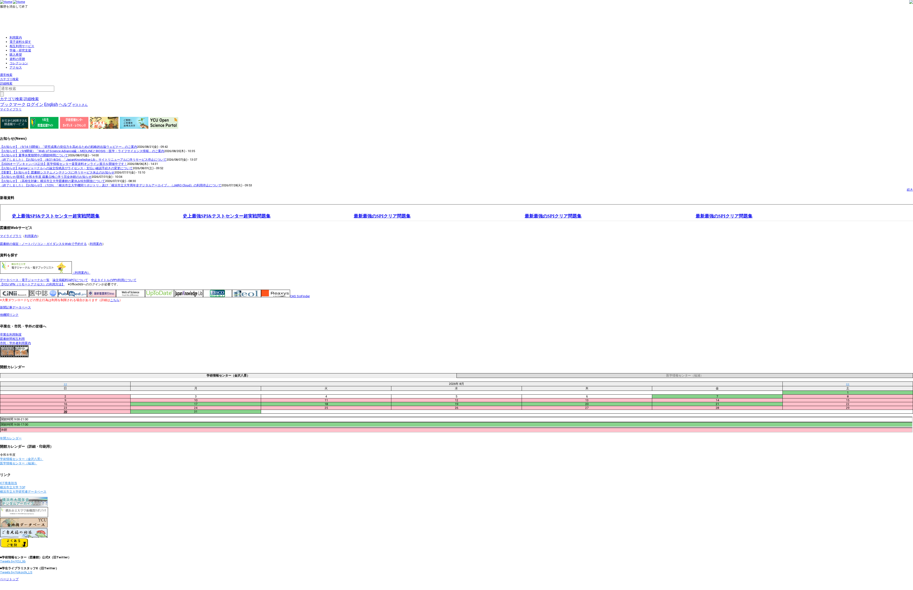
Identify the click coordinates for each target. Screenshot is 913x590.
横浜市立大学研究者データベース (23, 491)
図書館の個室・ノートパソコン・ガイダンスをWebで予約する (43, 244)
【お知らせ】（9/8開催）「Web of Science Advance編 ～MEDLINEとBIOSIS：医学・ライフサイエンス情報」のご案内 (82, 151)
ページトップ (9, 579)
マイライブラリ (11, 236)
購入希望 (16, 54)
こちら (114, 300)
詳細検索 (6, 83)
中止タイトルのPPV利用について (113, 280)
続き (910, 189)
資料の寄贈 (17, 59)
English (51, 104)
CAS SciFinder (300, 296)
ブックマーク (13, 104)
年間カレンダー (11, 438)
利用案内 (16, 37)
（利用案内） (81, 272)
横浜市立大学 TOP (12, 487)
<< (65, 384)
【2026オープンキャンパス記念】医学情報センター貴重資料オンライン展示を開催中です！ (63, 164)
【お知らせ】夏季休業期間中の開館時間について (34, 155)
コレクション (19, 63)
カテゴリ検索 (9, 79)
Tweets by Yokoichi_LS (16, 572)
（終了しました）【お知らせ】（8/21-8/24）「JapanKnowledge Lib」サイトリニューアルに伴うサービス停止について (83, 159)
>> (847, 384)
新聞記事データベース (15, 307)
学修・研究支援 (20, 50)
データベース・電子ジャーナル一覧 (24, 280)
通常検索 (6, 75)
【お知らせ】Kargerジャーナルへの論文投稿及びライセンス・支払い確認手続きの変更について (66, 168)
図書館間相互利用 (12, 339)
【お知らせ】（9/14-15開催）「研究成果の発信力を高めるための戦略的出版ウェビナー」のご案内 (68, 147)
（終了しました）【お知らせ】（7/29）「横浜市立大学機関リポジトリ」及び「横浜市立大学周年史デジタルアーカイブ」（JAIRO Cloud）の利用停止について (110, 185)
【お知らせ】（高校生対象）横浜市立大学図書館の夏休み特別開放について (52, 181)
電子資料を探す (20, 42)
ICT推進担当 (8, 483)
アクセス (16, 67)
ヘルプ (65, 104)
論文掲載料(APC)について (70, 280)
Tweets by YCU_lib (13, 561)
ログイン (35, 104)
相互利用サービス (22, 46)
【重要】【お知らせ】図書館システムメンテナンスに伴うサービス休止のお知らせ (57, 172)
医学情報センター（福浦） (18, 463)
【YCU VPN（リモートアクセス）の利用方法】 (32, 284)
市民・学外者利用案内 (15, 343)
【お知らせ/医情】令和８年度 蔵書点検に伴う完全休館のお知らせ (46, 176)
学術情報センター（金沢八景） (21, 459)
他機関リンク (9, 315)
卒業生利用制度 (11, 334)
